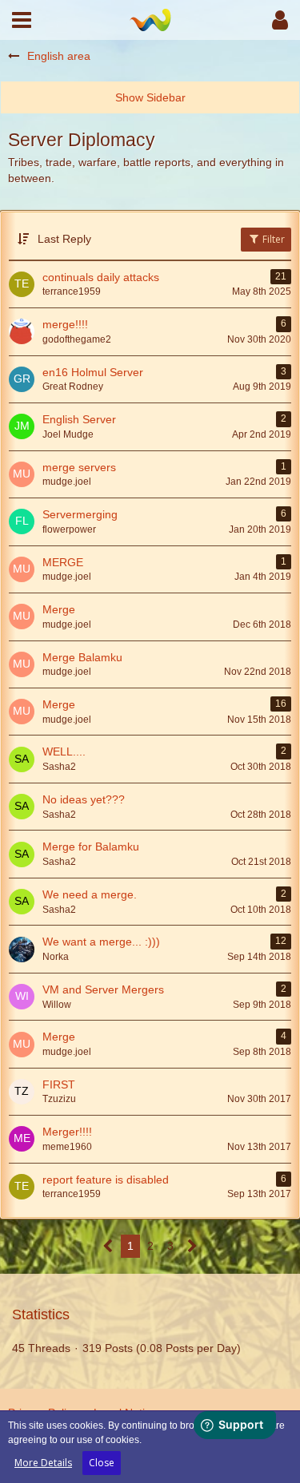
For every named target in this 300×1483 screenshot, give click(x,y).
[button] (21, 20)
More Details (43, 1462)
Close (101, 1462)
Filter (272, 239)
